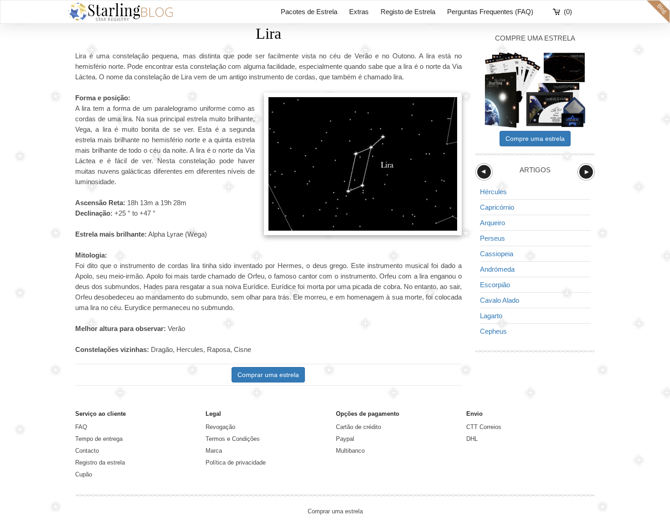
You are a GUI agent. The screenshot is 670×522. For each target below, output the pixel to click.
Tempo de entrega (99, 438)
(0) (568, 12)
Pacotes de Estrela (309, 12)
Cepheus (493, 331)
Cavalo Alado (499, 300)
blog (658, 11)
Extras (359, 12)
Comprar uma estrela (268, 374)
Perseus (492, 238)
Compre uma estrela (535, 138)
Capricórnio (497, 207)
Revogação (220, 427)
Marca (214, 450)
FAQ (81, 427)
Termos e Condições (233, 438)
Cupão (83, 474)
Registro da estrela (100, 462)
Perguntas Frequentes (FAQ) (490, 12)
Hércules (493, 192)
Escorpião (495, 285)
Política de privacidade (236, 462)
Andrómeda (497, 269)
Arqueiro (492, 223)
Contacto (87, 450)
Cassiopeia (496, 254)
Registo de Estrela (408, 12)
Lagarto (491, 316)
